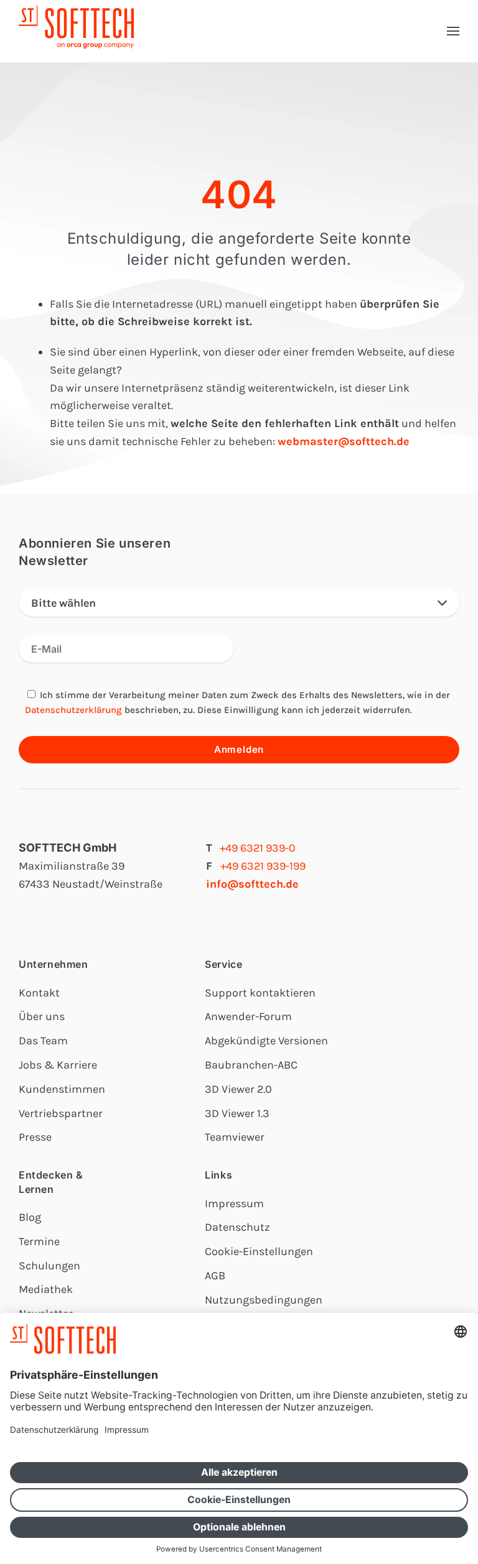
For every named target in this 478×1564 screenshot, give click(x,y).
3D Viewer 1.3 (237, 1113)
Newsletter (46, 1313)
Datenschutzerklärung (73, 709)
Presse (35, 1137)
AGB (215, 1275)
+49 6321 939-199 (263, 866)
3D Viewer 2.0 (238, 1089)
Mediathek (46, 1289)
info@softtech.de (252, 884)
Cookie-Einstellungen (259, 1251)
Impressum (234, 1203)
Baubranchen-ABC (251, 1065)
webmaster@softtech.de (344, 441)
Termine (39, 1241)
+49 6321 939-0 (258, 848)
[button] (453, 31)
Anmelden (239, 749)
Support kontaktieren (260, 993)
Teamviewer (235, 1137)
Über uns (42, 1016)
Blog (30, 1217)
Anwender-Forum (248, 1016)
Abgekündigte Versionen (266, 1040)
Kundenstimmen (62, 1089)
